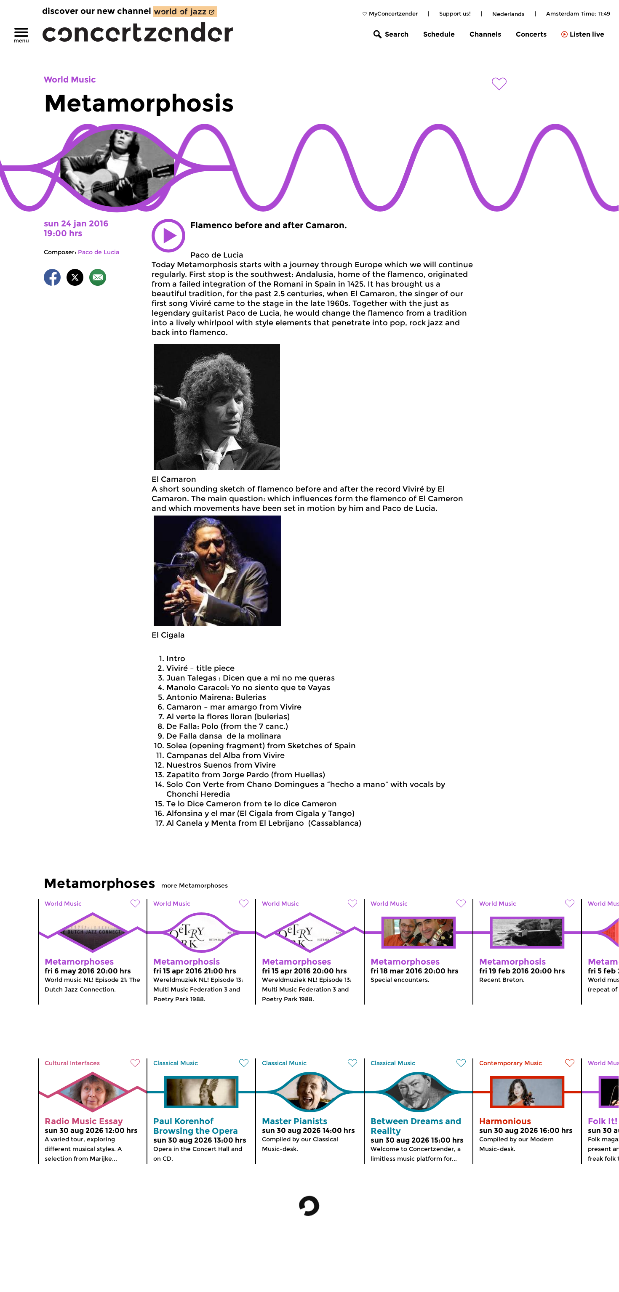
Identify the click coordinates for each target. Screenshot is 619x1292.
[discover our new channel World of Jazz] (185, 11)
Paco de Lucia (98, 252)
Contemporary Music (510, 1063)
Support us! (455, 13)
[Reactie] (97, 279)
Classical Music (175, 1063)
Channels (485, 34)
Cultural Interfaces (72, 1063)
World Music (70, 79)
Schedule (439, 34)
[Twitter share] (75, 279)
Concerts (531, 34)
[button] (168, 236)
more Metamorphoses (194, 885)
